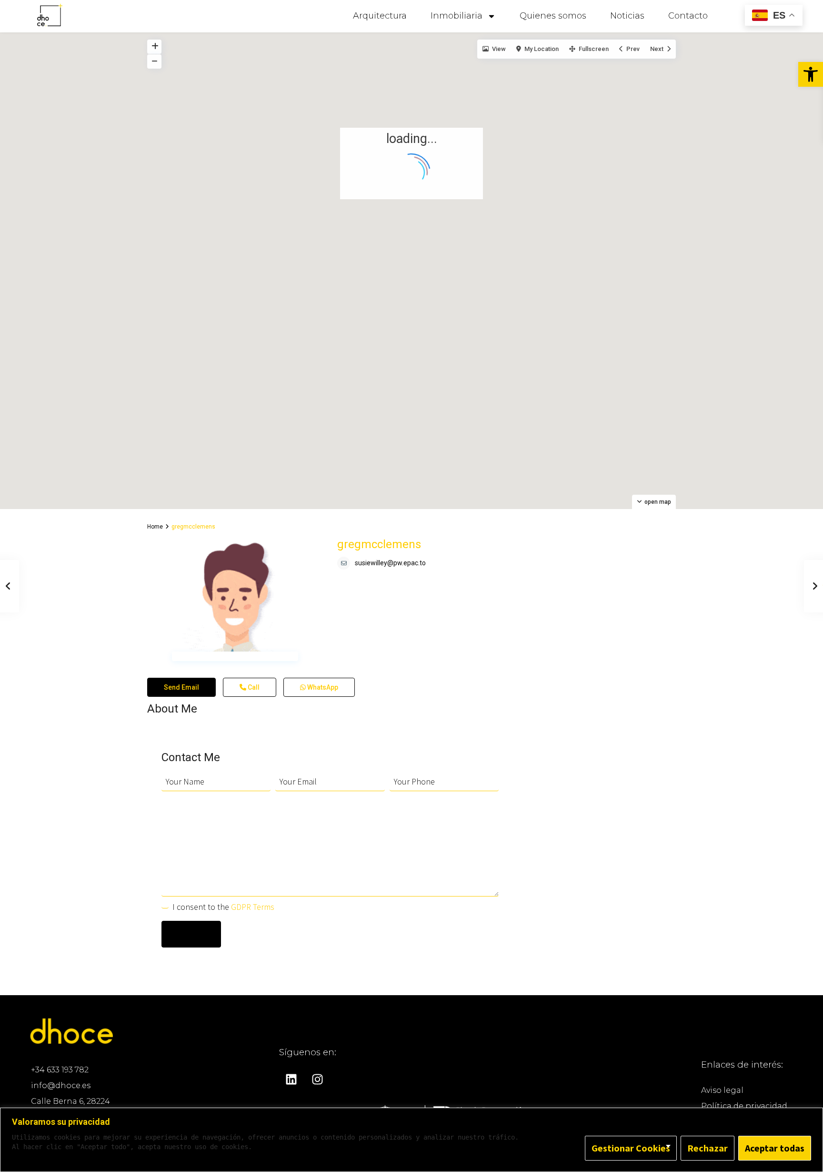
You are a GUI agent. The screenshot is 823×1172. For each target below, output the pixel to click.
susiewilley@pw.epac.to (390, 563)
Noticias (627, 15)
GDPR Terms (252, 906)
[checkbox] (165, 904)
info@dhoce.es (60, 1085)
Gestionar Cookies (631, 1148)
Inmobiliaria (456, 15)
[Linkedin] (291, 1079)
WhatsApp (322, 687)
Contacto (688, 15)
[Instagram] (317, 1079)
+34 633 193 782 (60, 1069)
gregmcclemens (379, 544)
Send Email (181, 687)
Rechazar (707, 1148)
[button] (810, 74)
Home (155, 526)
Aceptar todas (774, 1148)
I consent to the (223, 906)
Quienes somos (553, 15)
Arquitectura (380, 15)
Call (253, 687)
